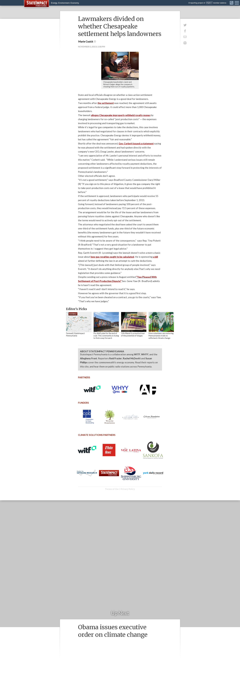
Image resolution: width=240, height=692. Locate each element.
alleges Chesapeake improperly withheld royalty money (120, 115)
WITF (137, 354)
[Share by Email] (185, 37)
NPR (209, 3)
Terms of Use (112, 489)
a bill (155, 256)
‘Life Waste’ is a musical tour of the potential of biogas (133, 334)
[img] (79, 322)
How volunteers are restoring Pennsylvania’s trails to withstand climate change (161, 335)
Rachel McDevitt (132, 358)
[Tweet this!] (185, 25)
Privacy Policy (128, 489)
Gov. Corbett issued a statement (136, 143)
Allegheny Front (88, 358)
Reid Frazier (115, 358)
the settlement (106, 103)
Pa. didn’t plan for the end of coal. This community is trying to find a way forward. (106, 335)
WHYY (144, 354)
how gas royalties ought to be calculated (112, 256)
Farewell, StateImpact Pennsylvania (75, 334)
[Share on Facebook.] (185, 31)
